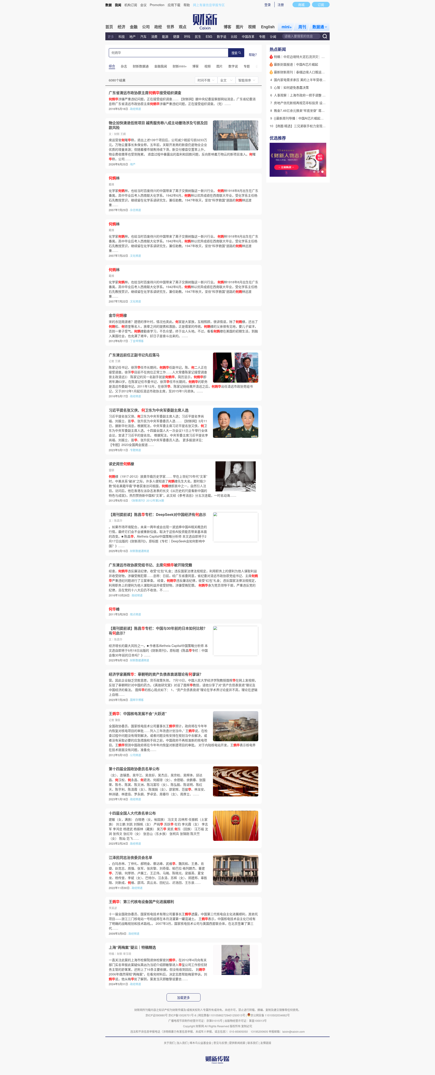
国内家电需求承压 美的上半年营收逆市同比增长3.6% (311, 79)
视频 (252, 26)
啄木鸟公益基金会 (201, 1043)
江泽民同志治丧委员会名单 (130, 857)
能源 (165, 36)
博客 (227, 26)
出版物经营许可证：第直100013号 (246, 1021)
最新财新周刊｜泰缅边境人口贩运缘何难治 (304, 72)
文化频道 (135, 255)
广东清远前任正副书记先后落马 (134, 355)
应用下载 (174, 4)
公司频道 (135, 755)
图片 (240, 26)
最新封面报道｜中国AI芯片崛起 (296, 64)
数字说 (221, 36)
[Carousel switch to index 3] (322, 172)
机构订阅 (130, 4)
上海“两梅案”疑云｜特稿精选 (132, 947)
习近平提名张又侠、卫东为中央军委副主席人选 (148, 410)
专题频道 (135, 450)
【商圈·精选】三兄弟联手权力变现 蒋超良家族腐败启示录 (314, 126)
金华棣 (118, 315)
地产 (132, 36)
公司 (146, 26)
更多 (111, 36)
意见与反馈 (220, 1043)
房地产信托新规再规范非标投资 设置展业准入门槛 (309, 102)
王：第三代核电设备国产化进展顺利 (141, 901)
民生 (198, 36)
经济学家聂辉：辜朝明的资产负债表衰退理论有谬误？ (156, 674)
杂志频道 (135, 210)
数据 (108, 4)
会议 (143, 4)
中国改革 (248, 36)
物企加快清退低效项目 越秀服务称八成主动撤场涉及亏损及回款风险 (158, 125)
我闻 (118, 4)
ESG (209, 36)
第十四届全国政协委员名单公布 (134, 768)
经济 (121, 26)
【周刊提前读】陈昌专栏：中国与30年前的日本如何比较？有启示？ (158, 631)
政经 (158, 26)
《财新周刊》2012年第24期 (147, 500)
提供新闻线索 (237, 1043)
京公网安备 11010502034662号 (270, 1015)
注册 (281, 4)
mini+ (287, 26)
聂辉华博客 (137, 700)
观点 (182, 26)
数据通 (318, 26)
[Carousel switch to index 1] (314, 172)
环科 (187, 36)
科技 (121, 36)
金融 (134, 26)
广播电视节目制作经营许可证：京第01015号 (195, 1021)
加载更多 (183, 997)
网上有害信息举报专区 (209, 4)
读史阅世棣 (121, 463)
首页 (109, 26)
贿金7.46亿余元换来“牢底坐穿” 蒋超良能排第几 (307, 110)
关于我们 (169, 1043)
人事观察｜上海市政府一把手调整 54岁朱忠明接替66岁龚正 (316, 95)
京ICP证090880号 (156, 1015)
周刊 (302, 26)
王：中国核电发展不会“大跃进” (138, 713)
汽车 (143, 36)
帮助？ (253, 54)
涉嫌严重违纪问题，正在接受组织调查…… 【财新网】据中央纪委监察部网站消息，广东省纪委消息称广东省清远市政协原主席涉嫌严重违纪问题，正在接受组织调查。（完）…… (182, 101)
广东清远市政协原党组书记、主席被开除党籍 (150, 565)
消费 (154, 36)
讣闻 (273, 36)
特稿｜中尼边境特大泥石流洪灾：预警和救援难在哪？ (312, 56)
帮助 (187, 4)
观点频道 (135, 614)
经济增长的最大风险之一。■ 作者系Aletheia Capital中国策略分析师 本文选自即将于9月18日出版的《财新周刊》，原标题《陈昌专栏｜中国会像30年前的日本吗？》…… (158, 650)
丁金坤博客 (137, 341)
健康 (176, 36)
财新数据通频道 (139, 551)
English (268, 26)
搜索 (234, 53)
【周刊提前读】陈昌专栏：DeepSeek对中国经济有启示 (157, 514)
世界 (170, 26)
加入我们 (182, 1043)
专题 (262, 36)
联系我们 (252, 1043)
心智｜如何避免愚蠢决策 (291, 87)
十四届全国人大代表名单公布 (132, 813)
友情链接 (265, 1043)
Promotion (157, 4)
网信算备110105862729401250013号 (222, 1015)
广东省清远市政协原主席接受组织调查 (145, 92)
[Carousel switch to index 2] (318, 172)
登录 (267, 4)
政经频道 (135, 109)
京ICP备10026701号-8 (182, 1015)
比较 (234, 36)
